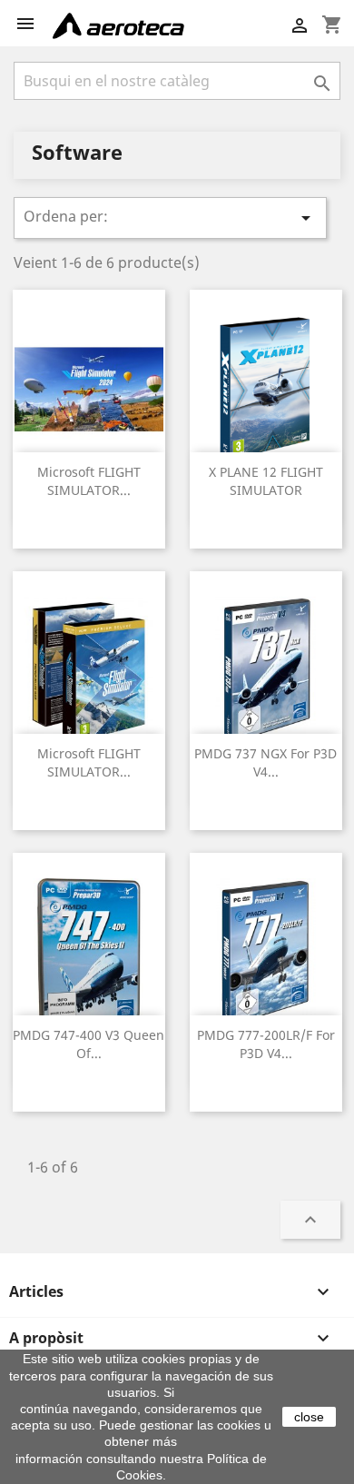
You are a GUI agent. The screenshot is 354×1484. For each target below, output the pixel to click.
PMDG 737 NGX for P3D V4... (265, 762)
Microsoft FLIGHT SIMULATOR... (89, 481)
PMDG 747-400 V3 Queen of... (88, 1044)
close (309, 1417)
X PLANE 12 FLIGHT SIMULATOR (266, 481)
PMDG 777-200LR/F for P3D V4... (266, 1044)
